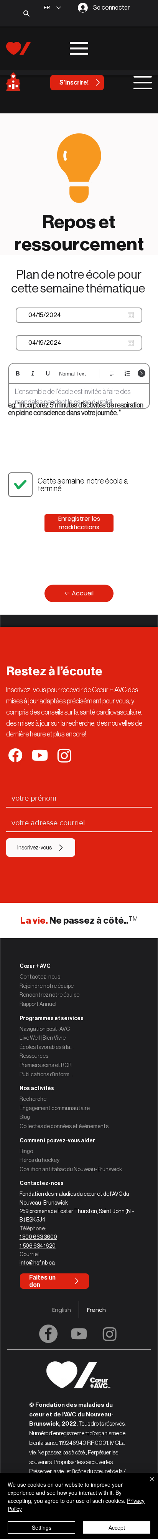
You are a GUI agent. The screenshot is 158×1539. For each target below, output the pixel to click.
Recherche (33, 1099)
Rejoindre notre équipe (47, 986)
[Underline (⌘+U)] (47, 373)
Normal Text (72, 374)
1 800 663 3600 (38, 1237)
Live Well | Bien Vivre (43, 1038)
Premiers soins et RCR (46, 1065)
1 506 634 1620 (38, 1246)
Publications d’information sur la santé (47, 1074)
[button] (79, 1183)
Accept (117, 1527)
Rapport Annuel (38, 1004)
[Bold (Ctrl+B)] (17, 373)
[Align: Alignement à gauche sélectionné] (112, 373)
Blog (25, 1117)
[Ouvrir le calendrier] (131, 315)
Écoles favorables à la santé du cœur (47, 1047)
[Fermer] (147, 1483)
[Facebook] (48, 1334)
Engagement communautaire (55, 1108)
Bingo (26, 1151)
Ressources (34, 1056)
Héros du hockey (39, 1160)
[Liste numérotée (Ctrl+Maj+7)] (127, 373)
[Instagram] (109, 1334)
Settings (41, 1527)
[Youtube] (79, 1334)
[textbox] (79, 397)
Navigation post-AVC (45, 1029)
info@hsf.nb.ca (37, 1263)
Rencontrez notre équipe (49, 995)
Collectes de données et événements (64, 1126)
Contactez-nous (40, 977)
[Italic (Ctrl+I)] (32, 373)
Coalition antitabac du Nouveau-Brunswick (71, 1169)
